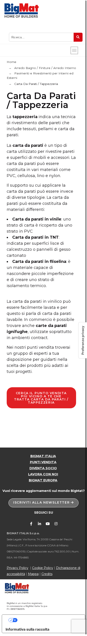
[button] (43, 502)
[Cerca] (78, 37)
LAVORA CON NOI (43, 474)
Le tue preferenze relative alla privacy (48, 620)
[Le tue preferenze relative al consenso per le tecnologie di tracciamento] (83, 340)
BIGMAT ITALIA (43, 456)
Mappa (33, 574)
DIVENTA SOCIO (43, 468)
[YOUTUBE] (47, 523)
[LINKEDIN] (39, 523)
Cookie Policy (42, 568)
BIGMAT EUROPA (43, 480)
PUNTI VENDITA (43, 462)
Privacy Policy (17, 568)
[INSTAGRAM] (56, 523)
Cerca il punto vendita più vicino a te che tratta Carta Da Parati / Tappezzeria (41, 398)
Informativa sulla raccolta (27, 629)
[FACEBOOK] (31, 523)
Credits (46, 574)
